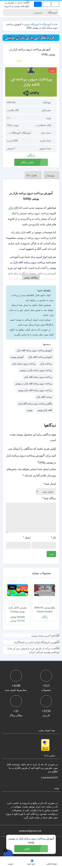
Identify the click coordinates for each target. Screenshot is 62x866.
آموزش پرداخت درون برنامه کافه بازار (34, 350)
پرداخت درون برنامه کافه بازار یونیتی (35, 390)
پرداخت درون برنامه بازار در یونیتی (36, 370)
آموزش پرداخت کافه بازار (40, 356)
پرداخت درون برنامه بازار (24, 363)
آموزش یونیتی (17, 356)
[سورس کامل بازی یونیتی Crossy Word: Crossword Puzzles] (17, 590)
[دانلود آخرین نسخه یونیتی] (31, 635)
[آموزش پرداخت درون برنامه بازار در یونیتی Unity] (31, 82)
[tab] (50, 175)
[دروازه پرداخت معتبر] (45, 745)
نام (53, 537)
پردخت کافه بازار (44, 396)
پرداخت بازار (46, 363)
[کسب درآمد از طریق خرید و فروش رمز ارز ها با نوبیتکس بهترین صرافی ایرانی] (31, 650)
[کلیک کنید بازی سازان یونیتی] (31, 38)
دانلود (27, 848)
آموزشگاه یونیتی (31, 24)
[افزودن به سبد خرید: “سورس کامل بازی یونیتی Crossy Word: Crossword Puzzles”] (22, 601)
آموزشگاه (46, 24)
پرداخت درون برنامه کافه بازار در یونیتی (33, 383)
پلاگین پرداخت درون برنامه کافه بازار (35, 403)
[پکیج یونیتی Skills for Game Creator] (44, 590)
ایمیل (26, 537)
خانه (56, 24)
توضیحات (49, 175)
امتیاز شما (49, 483)
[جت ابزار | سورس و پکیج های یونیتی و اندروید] (15, 4)
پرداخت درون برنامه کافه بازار (38, 376)
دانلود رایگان (27, 162)
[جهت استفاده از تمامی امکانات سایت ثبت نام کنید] (38, 4)
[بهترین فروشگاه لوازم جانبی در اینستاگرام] (31, 642)
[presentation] (6, 604)
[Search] (6, 12)
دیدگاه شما (49, 498)
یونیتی (30, 410)
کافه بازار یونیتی (44, 410)
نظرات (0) (31, 175)
